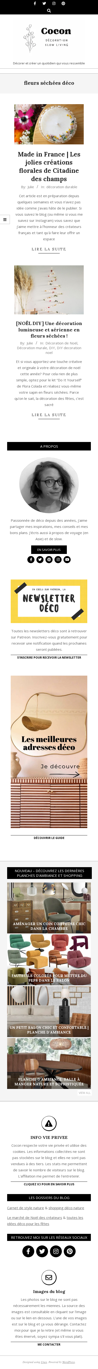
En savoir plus (49, 550)
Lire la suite (49, 249)
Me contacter (49, 1344)
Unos (44, 1362)
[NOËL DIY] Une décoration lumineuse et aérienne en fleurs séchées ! (49, 329)
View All (85, 1093)
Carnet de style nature (25, 1207)
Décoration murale (32, 347)
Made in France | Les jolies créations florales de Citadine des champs (49, 166)
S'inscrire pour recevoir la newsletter (49, 658)
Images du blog (49, 1291)
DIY (52, 347)
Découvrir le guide (49, 838)
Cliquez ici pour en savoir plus (49, 1184)
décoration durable (61, 186)
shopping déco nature (66, 1207)
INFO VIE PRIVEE (49, 1137)
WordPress (68, 1362)
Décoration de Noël (61, 343)
